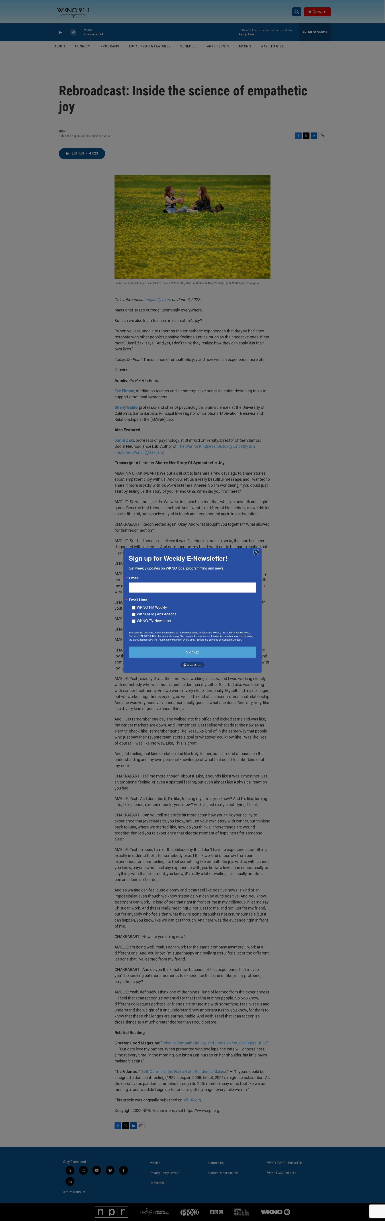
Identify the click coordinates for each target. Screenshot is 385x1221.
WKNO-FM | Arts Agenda (156, 614)
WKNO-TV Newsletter (154, 620)
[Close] (257, 552)
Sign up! (192, 652)
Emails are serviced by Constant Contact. (219, 639)
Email (133, 578)
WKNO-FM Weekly (152, 607)
